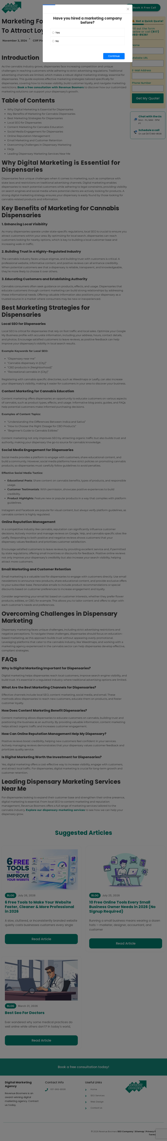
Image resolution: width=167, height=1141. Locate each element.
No (57, 41)
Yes (57, 33)
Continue (114, 56)
